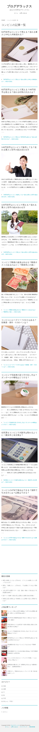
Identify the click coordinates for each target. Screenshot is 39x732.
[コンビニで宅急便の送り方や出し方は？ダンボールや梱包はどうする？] (19, 393)
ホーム (16, 13)
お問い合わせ (23, 13)
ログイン (5, 712)
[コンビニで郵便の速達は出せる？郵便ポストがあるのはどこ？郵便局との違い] (19, 280)
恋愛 (4, 689)
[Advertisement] (19, 558)
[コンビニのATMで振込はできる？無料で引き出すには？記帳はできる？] (19, 508)
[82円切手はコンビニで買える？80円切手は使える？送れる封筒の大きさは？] (19, 107)
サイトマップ (23, 727)
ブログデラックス (19, 6)
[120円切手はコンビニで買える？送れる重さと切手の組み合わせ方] (19, 222)
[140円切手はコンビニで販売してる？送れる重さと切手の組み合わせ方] (19, 165)
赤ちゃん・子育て (8, 701)
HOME (3, 20)
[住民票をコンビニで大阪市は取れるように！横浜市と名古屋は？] (19, 450)
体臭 (4, 686)
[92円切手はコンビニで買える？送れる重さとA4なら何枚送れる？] (19, 50)
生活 (4, 698)
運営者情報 (32, 727)
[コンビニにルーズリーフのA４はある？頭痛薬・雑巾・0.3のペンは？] (19, 338)
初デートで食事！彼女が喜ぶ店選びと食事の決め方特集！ (19, 595)
